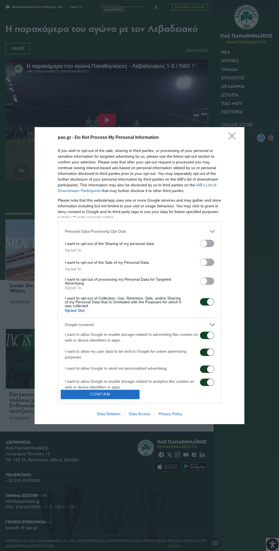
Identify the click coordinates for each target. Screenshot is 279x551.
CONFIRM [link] (100, 394)
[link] (234, 138)
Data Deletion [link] (108, 414)
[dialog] (139, 275)
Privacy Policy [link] (170, 414)
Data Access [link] (139, 414)
